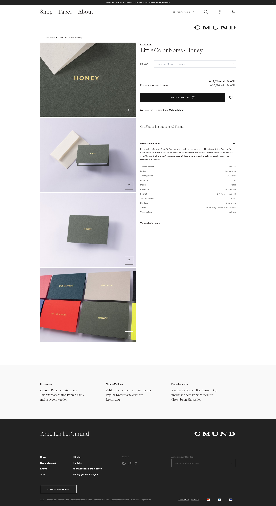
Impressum (146, 499)
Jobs (42, 474)
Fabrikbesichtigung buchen (87, 468)
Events (43, 468)
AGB (42, 499)
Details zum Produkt (151, 143)
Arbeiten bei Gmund (65, 433)
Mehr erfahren (176, 109)
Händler (77, 457)
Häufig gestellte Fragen (85, 474)
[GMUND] (215, 27)
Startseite (50, 37)
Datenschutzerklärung (81, 499)
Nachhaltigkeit (48, 462)
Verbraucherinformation (58, 499)
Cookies (135, 499)
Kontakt (77, 462)
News (43, 457)
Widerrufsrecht (101, 499)
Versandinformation (150, 222)
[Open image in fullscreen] (129, 110)
